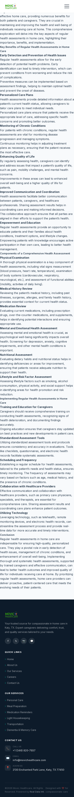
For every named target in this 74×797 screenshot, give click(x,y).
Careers (11, 676)
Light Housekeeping (18, 718)
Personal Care (15, 700)
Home (10, 659)
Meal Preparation (17, 706)
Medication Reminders (19, 712)
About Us (12, 665)
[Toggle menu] (66, 6)
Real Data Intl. (37, 791)
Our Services (14, 671)
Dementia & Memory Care (21, 729)
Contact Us (13, 682)
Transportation (15, 724)
